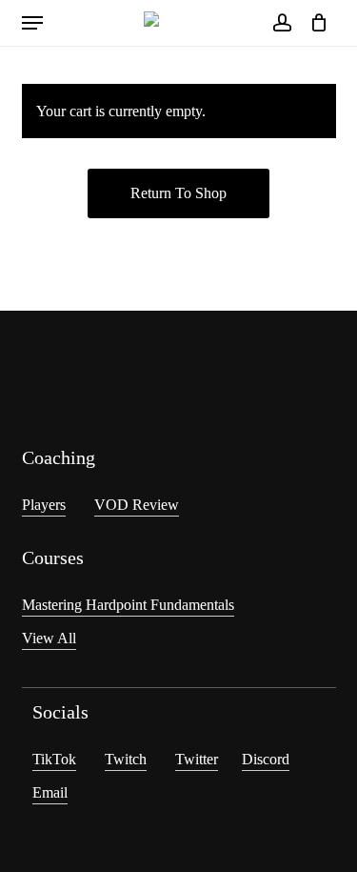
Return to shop (178, 193)
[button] (32, 22)
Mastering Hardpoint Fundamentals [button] (128, 605)
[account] (281, 22)
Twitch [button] (126, 759)
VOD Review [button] (136, 505)
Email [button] (50, 792)
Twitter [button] (196, 759)
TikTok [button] (54, 759)
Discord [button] (265, 759)
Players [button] (44, 505)
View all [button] (49, 638)
